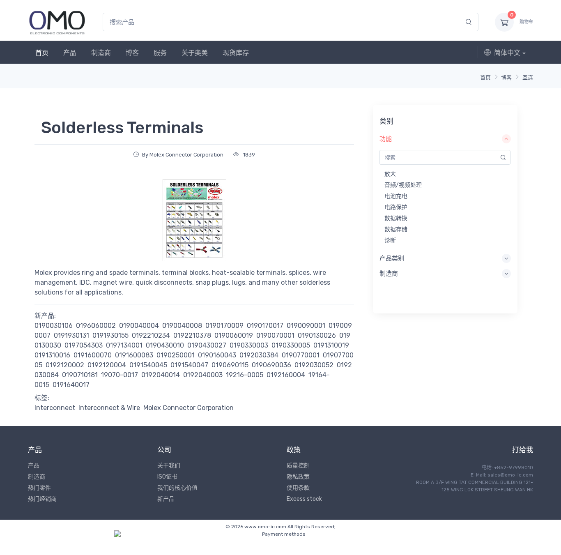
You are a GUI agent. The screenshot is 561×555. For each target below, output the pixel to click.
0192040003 (203, 375)
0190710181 (80, 375)
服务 (160, 53)
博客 (132, 53)
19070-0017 (119, 375)
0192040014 (160, 375)
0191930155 (110, 335)
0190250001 (175, 355)
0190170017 (265, 325)
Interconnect (54, 408)
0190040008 (182, 325)
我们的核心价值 (177, 487)
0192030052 (313, 365)
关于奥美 (195, 53)
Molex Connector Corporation (188, 408)
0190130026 (317, 335)
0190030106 (53, 325)
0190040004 (139, 325)
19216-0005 (244, 375)
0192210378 (192, 335)
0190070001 (275, 335)
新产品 (166, 498)
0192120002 (65, 365)
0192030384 (258, 355)
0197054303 (83, 345)
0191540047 (189, 365)
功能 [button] (385, 139)
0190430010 (165, 345)
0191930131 (71, 335)
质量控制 (298, 465)
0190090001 (306, 325)
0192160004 (286, 375)
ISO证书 (167, 476)
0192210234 (151, 335)
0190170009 (224, 325)
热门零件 (39, 487)
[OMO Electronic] (57, 22)
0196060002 (96, 325)
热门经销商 (42, 498)
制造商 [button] (388, 273)
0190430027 (206, 345)
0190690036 (271, 365)
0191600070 (93, 355)
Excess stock (304, 498)
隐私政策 (298, 476)
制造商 (101, 53)
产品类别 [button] (391, 258)
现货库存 (236, 53)
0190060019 (233, 335)
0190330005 (290, 345)
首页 (41, 53)
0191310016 (52, 355)
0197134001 (124, 345)
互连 (527, 77)
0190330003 (249, 345)
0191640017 (71, 385)
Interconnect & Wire (109, 408)
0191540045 (148, 365)
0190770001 (301, 355)
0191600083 (134, 355)
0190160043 (217, 355)
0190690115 (230, 365)
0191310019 (331, 345)
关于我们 (168, 465)
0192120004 (106, 365)
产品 (69, 53)
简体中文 (507, 53)
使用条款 (298, 487)
